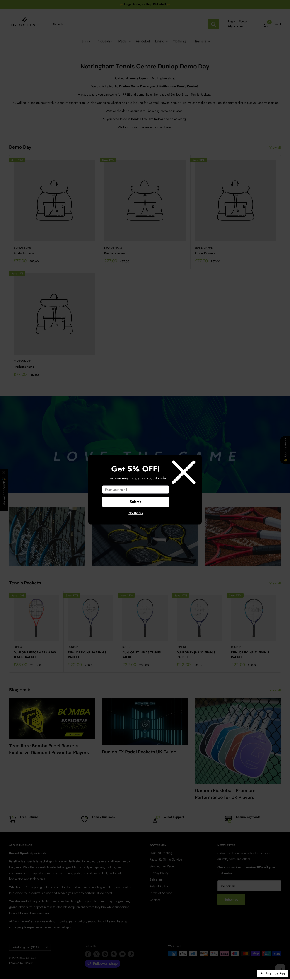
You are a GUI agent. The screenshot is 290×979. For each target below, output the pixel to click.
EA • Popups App (272, 973)
